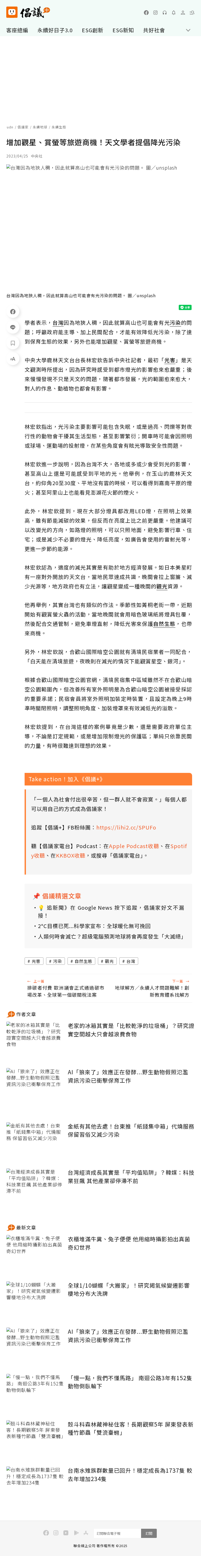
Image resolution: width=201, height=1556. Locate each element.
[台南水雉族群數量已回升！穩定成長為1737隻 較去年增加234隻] (35, 1485)
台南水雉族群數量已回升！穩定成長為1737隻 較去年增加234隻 (130, 1474)
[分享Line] (12, 327)
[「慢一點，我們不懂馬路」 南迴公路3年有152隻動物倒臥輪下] (35, 1393)
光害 (36, 961)
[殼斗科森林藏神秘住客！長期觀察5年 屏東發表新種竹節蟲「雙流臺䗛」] (35, 1439)
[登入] (183, 12)
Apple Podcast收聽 (134, 846)
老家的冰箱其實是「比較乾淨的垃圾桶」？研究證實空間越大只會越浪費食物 (131, 1030)
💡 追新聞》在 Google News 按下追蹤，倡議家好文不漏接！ (111, 911)
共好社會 (154, 30)
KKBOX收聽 (70, 855)
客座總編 (17, 30)
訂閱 (149, 1533)
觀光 (109, 961)
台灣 (130, 961)
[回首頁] (28, 12)
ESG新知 (123, 30)
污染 (57, 961)
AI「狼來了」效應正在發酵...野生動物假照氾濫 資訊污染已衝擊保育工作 (128, 1076)
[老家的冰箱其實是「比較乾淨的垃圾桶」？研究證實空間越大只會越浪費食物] (35, 1041)
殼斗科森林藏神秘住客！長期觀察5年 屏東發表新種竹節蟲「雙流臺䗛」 (131, 1428)
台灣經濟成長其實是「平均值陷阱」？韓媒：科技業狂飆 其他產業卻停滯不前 (131, 1176)
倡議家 (23, 127)
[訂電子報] (173, 12)
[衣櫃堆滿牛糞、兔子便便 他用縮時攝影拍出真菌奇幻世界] (35, 1254)
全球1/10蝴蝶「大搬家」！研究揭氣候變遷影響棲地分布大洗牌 (129, 1289)
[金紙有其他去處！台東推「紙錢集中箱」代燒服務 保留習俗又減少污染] (35, 1141)
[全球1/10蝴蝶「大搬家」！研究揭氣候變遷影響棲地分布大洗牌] (35, 1300)
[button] (192, 12)
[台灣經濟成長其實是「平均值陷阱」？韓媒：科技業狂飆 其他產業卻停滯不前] (35, 1187)
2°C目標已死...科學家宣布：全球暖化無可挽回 (94, 926)
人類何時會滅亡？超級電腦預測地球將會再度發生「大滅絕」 (111, 936)
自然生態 (83, 961)
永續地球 (40, 127)
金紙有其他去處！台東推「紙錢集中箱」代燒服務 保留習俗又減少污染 (131, 1130)
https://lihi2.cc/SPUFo (126, 827)
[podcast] (164, 12)
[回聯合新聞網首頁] (12, 12)
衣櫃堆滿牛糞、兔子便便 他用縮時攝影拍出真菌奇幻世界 (129, 1243)
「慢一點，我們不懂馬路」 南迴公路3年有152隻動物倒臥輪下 (130, 1382)
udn (10, 127)
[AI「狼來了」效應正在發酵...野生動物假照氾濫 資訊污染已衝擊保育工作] (35, 1087)
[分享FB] (12, 311)
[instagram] (155, 12)
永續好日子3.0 (55, 30)
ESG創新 (92, 30)
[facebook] (146, 12)
